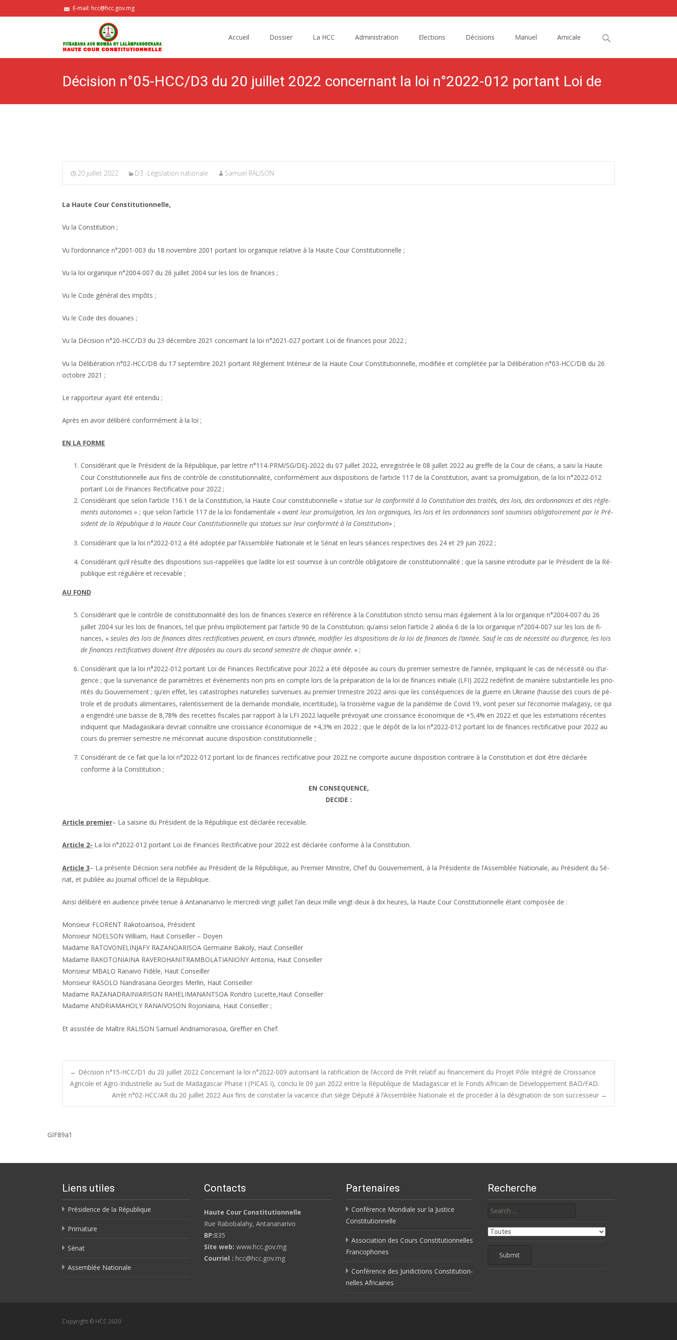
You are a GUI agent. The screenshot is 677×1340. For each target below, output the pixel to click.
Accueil (238, 37)
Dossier (280, 37)
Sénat (76, 1248)
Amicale (569, 37)
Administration (376, 37)
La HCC (324, 37)
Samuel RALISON (249, 173)
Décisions (480, 37)
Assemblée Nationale (99, 1267)
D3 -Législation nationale (171, 173)
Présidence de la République (109, 1209)
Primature (82, 1228)
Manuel (526, 37)
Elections (432, 37)
